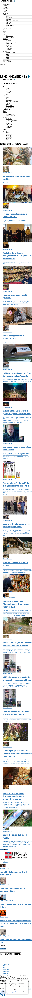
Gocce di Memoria (10, 37)
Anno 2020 (9, 139)
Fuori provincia (10, 27)
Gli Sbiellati (9, 40)
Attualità (5, 7)
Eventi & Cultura (7, 28)
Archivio (5, 131)
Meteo (4, 31)
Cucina (7, 55)
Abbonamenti (6, 973)
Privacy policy (6, 969)
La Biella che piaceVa (11, 42)
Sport (4, 11)
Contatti (5, 968)
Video (4, 33)
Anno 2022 (9, 137)
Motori (7, 57)
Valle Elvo (8, 22)
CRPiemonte (6, 13)
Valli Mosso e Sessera (12, 21)
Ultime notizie (6, 4)
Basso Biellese (10, 25)
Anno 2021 (9, 138)
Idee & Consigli (7, 61)
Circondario (9, 17)
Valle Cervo (9, 24)
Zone (4, 14)
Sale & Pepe (9, 46)
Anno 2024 (9, 134)
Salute (7, 58)
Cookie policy (6, 971)
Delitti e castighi (10, 36)
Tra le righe (9, 48)
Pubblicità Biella (6, 964)
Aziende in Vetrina (10, 52)
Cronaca (5, 5)
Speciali (5, 51)
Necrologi (8, 49)
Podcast (5, 34)
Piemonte (5, 30)
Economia (5, 8)
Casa (7, 54)
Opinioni (8, 45)
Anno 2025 (9, 132)
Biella (7, 16)
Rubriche (5, 39)
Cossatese (9, 19)
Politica (5, 10)
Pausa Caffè (9, 43)
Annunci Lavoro (7, 60)
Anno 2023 (9, 135)
